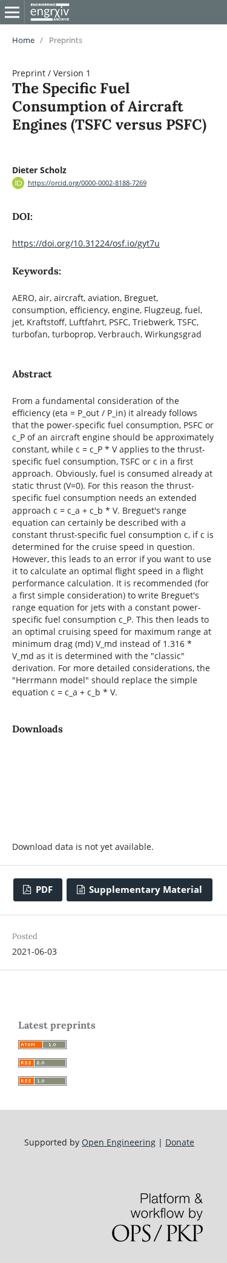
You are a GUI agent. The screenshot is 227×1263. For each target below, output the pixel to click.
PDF (43, 889)
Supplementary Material (144, 889)
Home (23, 40)
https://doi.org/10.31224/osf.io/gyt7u (86, 243)
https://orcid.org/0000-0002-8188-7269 (87, 183)
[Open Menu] (12, 12)
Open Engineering (119, 1142)
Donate (179, 1142)
